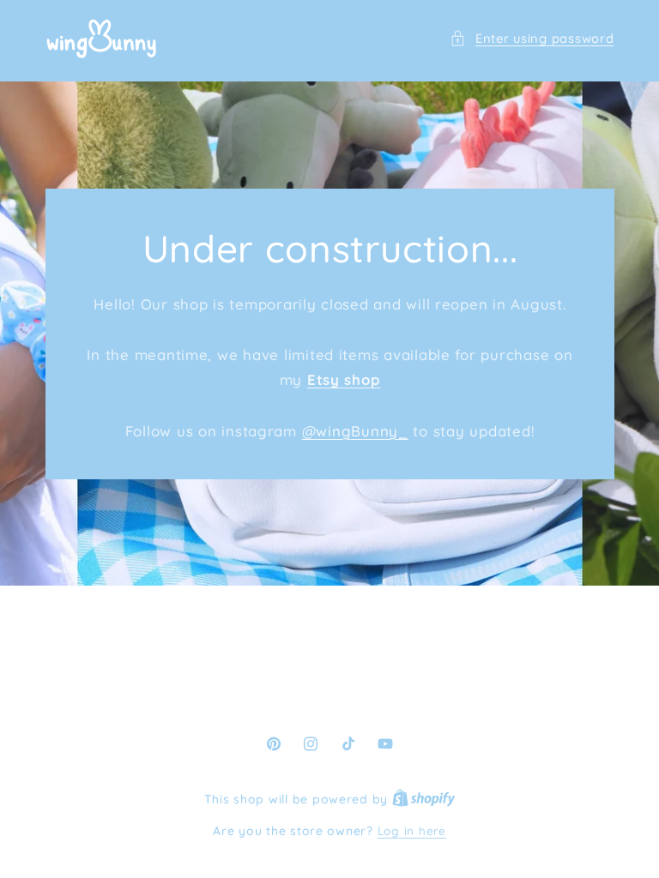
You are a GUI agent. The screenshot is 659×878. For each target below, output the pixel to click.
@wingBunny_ (354, 430)
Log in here (412, 830)
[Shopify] (424, 798)
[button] (532, 38)
